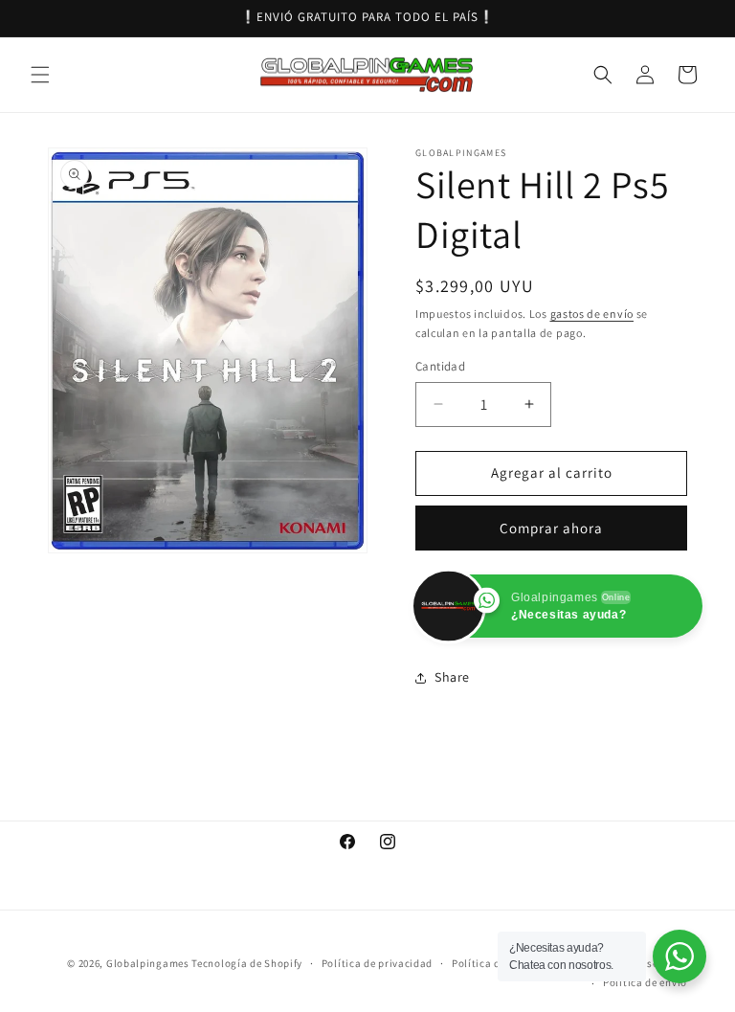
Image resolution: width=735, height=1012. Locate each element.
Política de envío (645, 982)
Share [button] (452, 677)
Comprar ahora (551, 528)
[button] (40, 75)
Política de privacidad (377, 963)
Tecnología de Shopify (246, 963)
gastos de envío (592, 313)
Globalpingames (147, 963)
